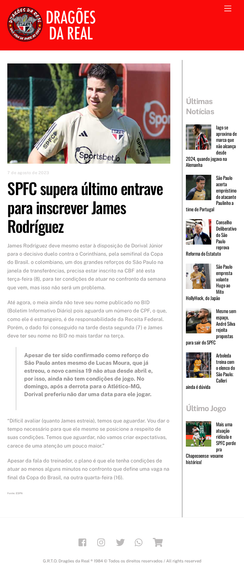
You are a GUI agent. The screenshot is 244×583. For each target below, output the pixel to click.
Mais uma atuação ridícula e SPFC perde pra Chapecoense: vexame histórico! (211, 443)
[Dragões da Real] (53, 38)
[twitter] (121, 541)
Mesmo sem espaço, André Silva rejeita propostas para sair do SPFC (211, 327)
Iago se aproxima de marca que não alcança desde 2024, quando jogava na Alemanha (211, 146)
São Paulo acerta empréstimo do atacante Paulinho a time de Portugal (211, 194)
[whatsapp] (140, 541)
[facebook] (84, 541)
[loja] (159, 541)
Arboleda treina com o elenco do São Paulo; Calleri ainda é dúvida (210, 371)
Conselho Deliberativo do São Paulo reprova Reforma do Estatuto (211, 238)
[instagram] (103, 541)
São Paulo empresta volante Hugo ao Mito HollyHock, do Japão (209, 282)
